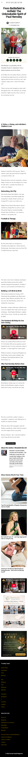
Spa (2, 679)
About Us (3, 717)
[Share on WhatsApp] (17, 60)
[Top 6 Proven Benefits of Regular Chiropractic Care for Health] (14, 491)
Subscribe (3, 744)
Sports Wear (4, 667)
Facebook (3, 694)
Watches (3, 690)
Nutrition (3, 675)
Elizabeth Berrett (14, 22)
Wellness (3, 682)
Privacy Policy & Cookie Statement (10, 734)
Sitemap (3, 730)
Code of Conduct (5, 739)
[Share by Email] (20, 60)
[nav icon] (2, 2)
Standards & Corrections (7, 722)
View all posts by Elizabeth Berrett (16, 466)
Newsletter (4, 725)
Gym (2, 684)
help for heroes (11, 443)
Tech (2, 673)
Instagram (4, 696)
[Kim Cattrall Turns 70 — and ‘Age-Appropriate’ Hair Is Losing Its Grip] (14, 522)
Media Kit (3, 720)
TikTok (3, 707)
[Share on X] (11, 60)
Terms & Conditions (6, 737)
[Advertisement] (14, 110)
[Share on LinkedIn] (14, 60)
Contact (3, 742)
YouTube (3, 702)
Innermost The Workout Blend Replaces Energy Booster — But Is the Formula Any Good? (12, 570)
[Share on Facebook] (7, 60)
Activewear (4, 670)
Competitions (4, 727)
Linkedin (3, 704)
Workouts (3, 687)
